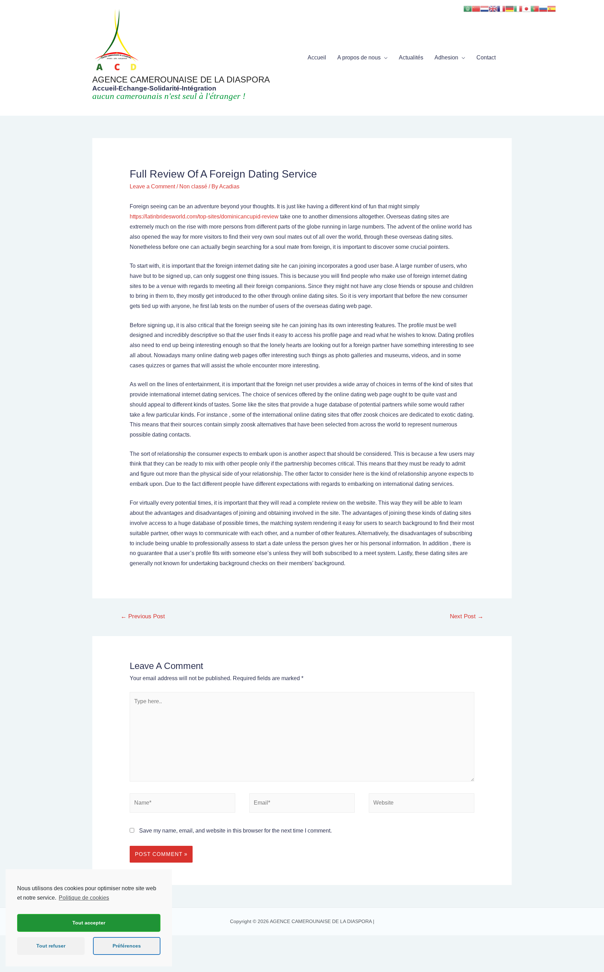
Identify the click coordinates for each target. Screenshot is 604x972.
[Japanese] (526, 8)
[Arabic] (467, 8)
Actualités (411, 57)
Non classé (193, 186)
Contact (486, 57)
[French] (501, 8)
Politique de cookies (84, 898)
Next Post (466, 616)
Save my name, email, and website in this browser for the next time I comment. (235, 831)
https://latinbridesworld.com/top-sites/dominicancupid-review (204, 216)
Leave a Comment (152, 186)
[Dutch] (484, 8)
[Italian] (518, 8)
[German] (509, 8)
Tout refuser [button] (50, 946)
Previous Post (143, 616)
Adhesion (446, 57)
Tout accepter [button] (88, 923)
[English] (493, 8)
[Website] (421, 804)
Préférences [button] (127, 946)
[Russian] (543, 8)
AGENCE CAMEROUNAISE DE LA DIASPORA (181, 79)
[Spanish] (551, 8)
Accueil (317, 57)
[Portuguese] (535, 8)
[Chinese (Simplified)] (476, 8)
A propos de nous (359, 57)
